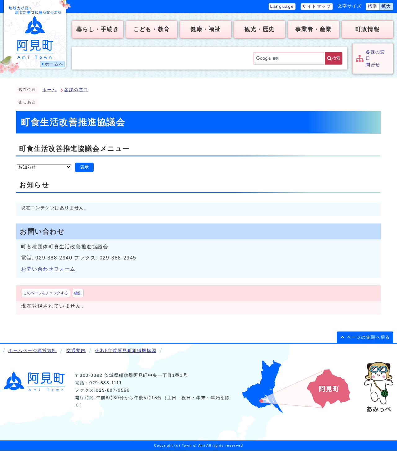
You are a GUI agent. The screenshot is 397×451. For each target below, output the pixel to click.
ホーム (49, 90)
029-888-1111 (105, 383)
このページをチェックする (45, 293)
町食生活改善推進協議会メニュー (74, 148)
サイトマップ (316, 6)
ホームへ (54, 64)
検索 (336, 58)
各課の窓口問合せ (375, 58)
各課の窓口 (76, 90)
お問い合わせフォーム (48, 269)
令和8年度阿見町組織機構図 (125, 350)
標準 (372, 6)
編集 (78, 293)
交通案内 (76, 350)
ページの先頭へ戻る (368, 337)
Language (282, 6)
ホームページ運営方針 (32, 350)
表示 (84, 167)
